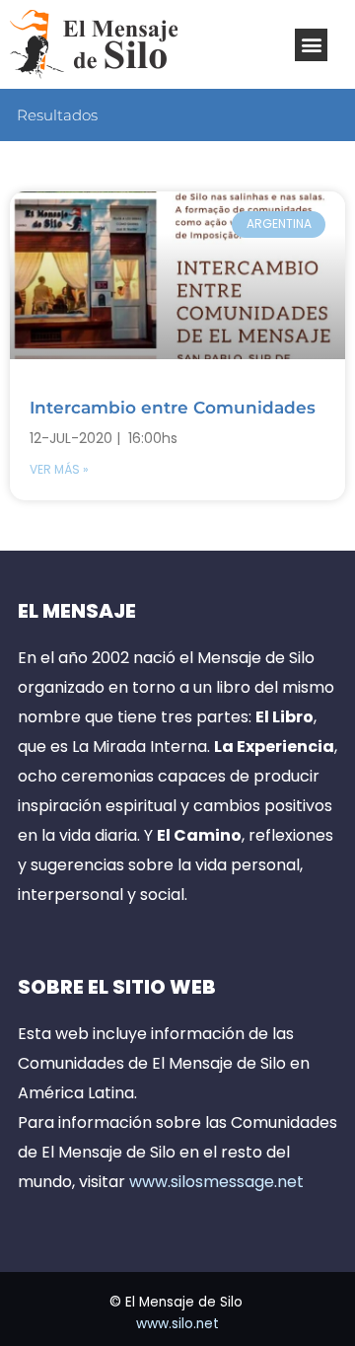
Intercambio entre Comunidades (173, 407)
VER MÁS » (59, 469)
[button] (311, 45)
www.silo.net (177, 1323)
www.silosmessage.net (216, 1181)
